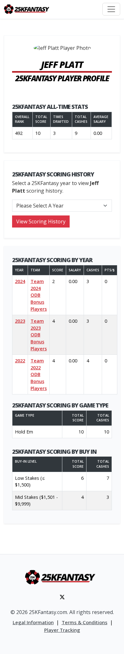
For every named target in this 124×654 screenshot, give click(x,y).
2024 (20, 281)
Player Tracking (62, 630)
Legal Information (33, 622)
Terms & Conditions (84, 622)
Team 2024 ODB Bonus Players (39, 295)
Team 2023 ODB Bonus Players (39, 334)
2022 (20, 361)
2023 (20, 321)
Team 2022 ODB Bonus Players (39, 374)
